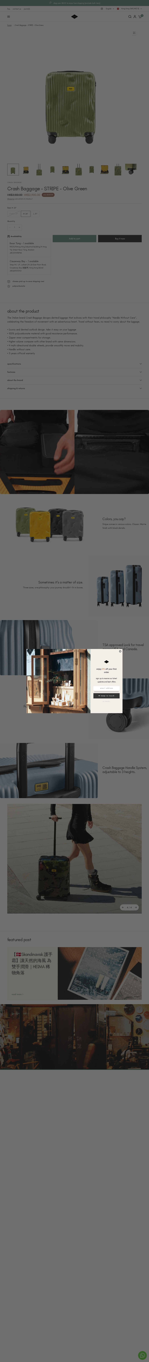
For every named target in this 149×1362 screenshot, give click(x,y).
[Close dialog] (120, 651)
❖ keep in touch (107, 696)
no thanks (106, 701)
